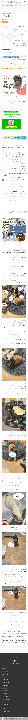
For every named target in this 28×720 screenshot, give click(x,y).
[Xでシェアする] (15, 718)
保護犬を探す (4, 668)
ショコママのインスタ (8, 59)
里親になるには (5, 674)
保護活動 (5, 21)
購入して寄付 (4, 693)
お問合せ (3, 714)
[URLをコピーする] (20, 718)
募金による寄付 (5, 688)
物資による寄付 (5, 690)
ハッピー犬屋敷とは (6, 696)
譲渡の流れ (4, 677)
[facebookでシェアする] (17, 718)
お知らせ (3, 702)
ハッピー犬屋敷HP (7, 52)
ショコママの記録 (5, 699)
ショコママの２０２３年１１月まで (11, 56)
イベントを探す (5, 671)
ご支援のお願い (6, 49)
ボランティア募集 (7, 63)
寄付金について (5, 679)
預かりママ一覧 (5, 704)
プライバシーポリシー (6, 711)
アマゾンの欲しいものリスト (9, 50)
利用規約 (3, 708)
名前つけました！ (15, 184)
